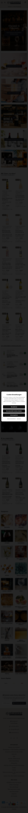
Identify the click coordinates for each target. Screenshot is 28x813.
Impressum (19, 418)
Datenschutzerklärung (11, 418)
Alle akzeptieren (14, 415)
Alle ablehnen (14, 406)
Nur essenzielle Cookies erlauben (14, 411)
